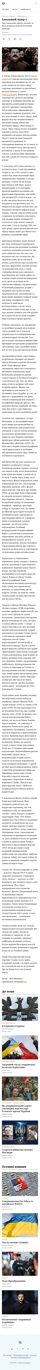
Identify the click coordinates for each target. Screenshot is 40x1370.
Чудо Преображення (13, 1281)
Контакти (33, 1355)
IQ (3, 3)
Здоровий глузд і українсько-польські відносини (19, 1066)
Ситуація (5, 9)
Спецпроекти (25, 9)
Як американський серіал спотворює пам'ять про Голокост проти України (17, 1108)
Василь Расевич (8, 1029)
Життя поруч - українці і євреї (13, 1103)
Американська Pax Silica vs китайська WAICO (17, 1203)
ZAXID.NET (5, 32)
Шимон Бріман (7, 1114)
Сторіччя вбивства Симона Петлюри (17, 1151)
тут (25, 982)
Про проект (7, 1355)
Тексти (14, 9)
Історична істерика (13, 1026)
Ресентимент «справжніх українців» (16, 1321)
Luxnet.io (27, 1363)
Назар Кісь (6, 1070)
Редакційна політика (20, 1355)
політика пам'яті (8, 16)
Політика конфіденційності (21, 1357)
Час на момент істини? (15, 1242)
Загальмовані (9, 94)
